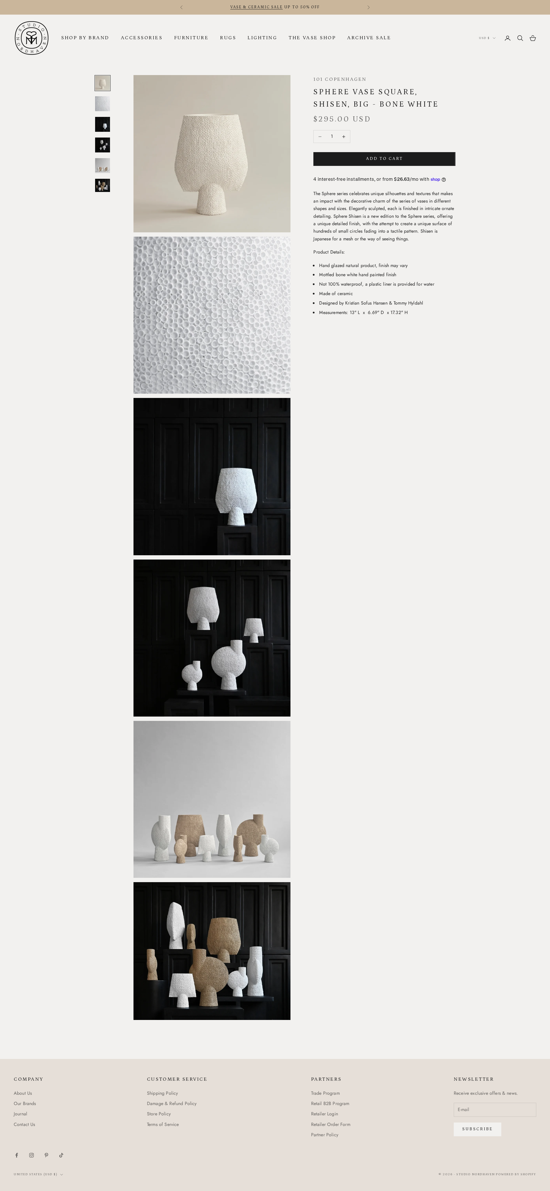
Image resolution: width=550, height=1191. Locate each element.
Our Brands (25, 1103)
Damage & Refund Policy (172, 1103)
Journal (20, 1113)
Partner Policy (324, 1134)
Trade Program (325, 1093)
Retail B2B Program (330, 1103)
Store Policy (159, 1113)
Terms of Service (163, 1124)
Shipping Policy (162, 1093)
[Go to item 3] (103, 124)
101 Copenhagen (339, 79)
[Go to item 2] (103, 104)
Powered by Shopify (516, 1174)
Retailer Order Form (330, 1124)
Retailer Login (324, 1113)
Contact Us (24, 1124)
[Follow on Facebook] (16, 1155)
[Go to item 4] (103, 145)
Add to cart (384, 158)
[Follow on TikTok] (61, 1155)
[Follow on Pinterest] (46, 1155)
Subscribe (477, 1129)
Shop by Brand (85, 38)
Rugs (228, 38)
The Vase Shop (312, 38)
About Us (23, 1093)
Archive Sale (369, 38)
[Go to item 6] (103, 185)
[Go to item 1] (103, 83)
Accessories (142, 38)
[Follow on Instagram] (31, 1155)
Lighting (262, 38)
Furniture (191, 38)
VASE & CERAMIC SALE (256, 7)
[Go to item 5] (103, 166)
